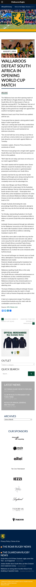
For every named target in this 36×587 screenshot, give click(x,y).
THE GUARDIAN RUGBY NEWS (15, 554)
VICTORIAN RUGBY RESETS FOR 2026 (18, 389)
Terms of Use (15, 541)
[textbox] (18, 365)
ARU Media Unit (12, 307)
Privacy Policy (5, 541)
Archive (4, 92)
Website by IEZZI (5, 584)
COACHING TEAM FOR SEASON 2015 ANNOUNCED (28, 321)
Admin (33, 6)
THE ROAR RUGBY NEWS (16, 546)
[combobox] (18, 364)
